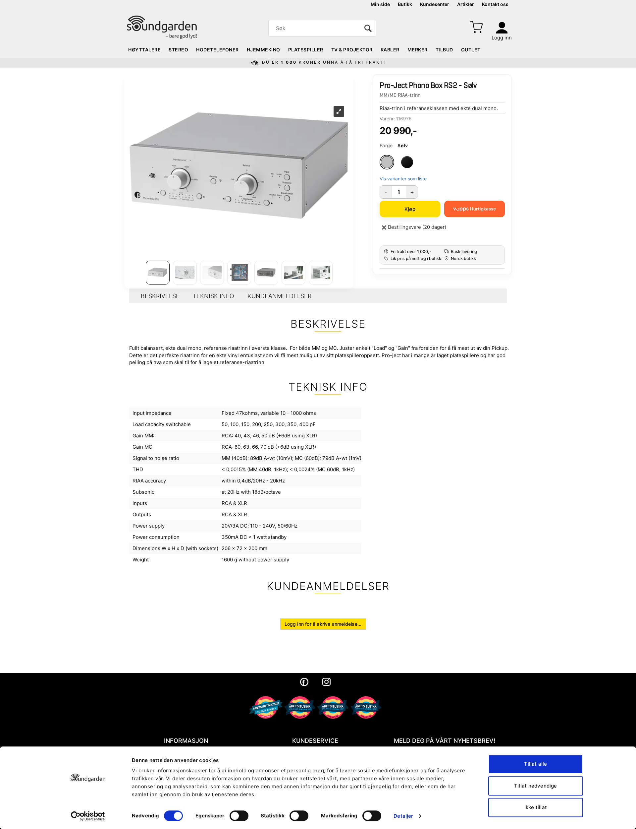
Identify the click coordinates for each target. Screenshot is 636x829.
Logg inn (502, 37)
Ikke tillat (535, 807)
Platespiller (305, 49)
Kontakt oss (495, 4)
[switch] (239, 815)
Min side (380, 4)
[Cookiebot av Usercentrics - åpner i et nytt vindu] (88, 816)
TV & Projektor (352, 49)
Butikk (405, 4)
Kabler (390, 49)
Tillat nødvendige (535, 786)
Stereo (178, 49)
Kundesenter (434, 4)
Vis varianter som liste (403, 178)
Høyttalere (144, 49)
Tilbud (444, 49)
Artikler (465, 4)
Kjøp (409, 209)
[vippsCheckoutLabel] (474, 209)
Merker (417, 49)
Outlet (471, 49)
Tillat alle (535, 764)
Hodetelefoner (217, 49)
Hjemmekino (263, 49)
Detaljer (403, 816)
